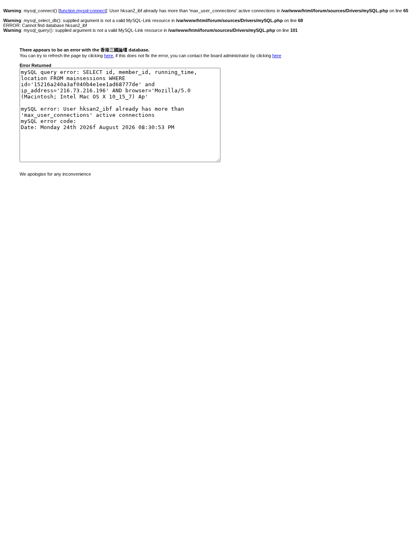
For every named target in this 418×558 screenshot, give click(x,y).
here (108, 55)
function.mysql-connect (83, 10)
